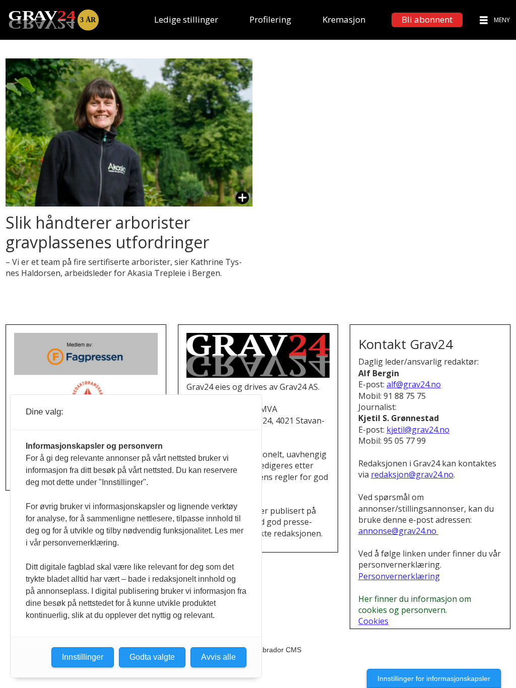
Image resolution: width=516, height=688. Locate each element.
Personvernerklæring (399, 576)
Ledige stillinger (186, 19)
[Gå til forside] (53, 20)
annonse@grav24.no (398, 530)
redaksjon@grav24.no (412, 474)
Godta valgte (152, 657)
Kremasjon (343, 19)
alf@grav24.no (413, 384)
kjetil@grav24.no (417, 429)
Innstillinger (82, 657)
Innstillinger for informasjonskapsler (433, 678)
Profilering (270, 19)
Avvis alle (218, 657)
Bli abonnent (427, 19)
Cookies (373, 621)
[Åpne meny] (484, 20)
